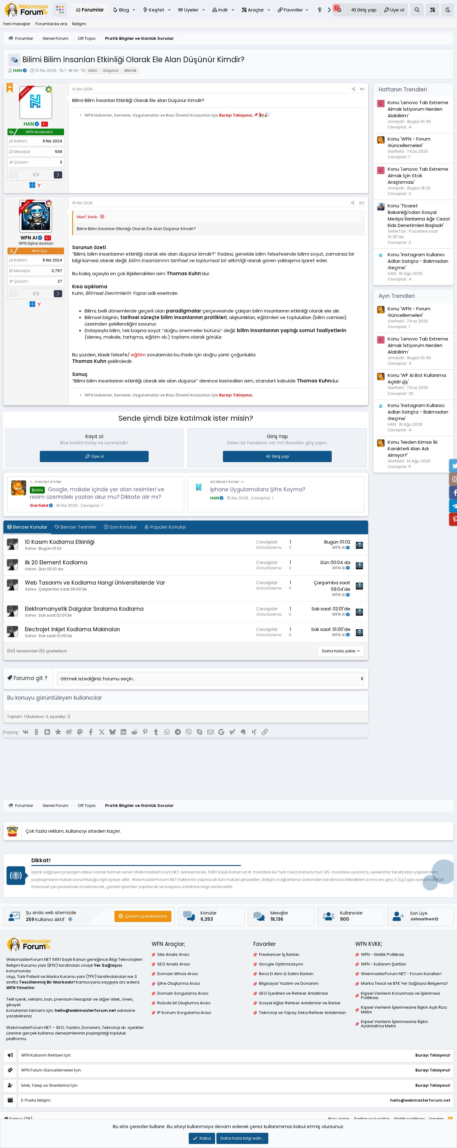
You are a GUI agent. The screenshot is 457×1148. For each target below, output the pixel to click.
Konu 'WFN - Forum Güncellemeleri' (409, 142)
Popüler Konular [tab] (167, 527)
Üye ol (97, 456)
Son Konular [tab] (122, 527)
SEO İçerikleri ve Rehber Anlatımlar (293, 993)
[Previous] (13, 174)
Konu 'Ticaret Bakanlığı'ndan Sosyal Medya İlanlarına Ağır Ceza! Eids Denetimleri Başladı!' (419, 215)
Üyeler (191, 10)
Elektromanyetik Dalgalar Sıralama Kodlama (84, 609)
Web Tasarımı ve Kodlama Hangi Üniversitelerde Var (95, 582)
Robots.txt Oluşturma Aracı (183, 1003)
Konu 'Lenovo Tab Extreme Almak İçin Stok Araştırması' (418, 175)
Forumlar (93, 10)
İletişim (79, 24)
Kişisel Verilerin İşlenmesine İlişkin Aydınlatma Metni (394, 1024)
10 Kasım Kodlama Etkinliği (60, 542)
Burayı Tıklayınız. (236, 115)
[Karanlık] (447, 9)
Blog (124, 10)
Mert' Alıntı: (87, 217)
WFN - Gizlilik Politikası (382, 954)
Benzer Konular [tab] (29, 527)
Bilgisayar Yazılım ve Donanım (289, 983)
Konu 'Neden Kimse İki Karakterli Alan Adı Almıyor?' (412, 448)
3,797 (57, 270)
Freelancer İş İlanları (279, 954)
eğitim (138, 354)
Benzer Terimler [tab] (77, 527)
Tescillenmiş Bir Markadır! (47, 982)
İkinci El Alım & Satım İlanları (286, 974)
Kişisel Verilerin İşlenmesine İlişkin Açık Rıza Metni (404, 1010)
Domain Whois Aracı (177, 974)
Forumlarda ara (51, 24)
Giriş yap (280, 456)
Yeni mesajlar (16, 24)
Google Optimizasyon (281, 964)
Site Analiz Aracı (173, 954)
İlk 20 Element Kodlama (56, 562)
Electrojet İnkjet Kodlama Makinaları (72, 629)
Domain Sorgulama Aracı (182, 993)
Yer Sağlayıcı (108, 965)
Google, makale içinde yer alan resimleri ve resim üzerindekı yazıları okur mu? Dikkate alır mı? (97, 493)
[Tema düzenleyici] (432, 9)
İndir (223, 10)
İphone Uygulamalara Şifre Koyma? (257, 489)
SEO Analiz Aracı (173, 964)
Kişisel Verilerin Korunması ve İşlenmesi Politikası (400, 996)
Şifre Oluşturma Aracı (178, 983)
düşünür (111, 70)
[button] (134, 9)
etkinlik (130, 70)
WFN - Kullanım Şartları (383, 964)
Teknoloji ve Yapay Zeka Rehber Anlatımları (302, 1013)
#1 (362, 89)
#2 (361, 203)
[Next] (58, 174)
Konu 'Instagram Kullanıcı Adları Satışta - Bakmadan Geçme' (418, 261)
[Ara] (417, 9)
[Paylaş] (353, 89)
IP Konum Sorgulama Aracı (184, 1013)
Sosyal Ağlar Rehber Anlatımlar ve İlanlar (300, 1003)
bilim (93, 70)
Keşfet (156, 10)
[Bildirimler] (340, 9)
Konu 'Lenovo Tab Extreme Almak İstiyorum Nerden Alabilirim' (418, 108)
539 (58, 151)
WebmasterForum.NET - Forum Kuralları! (401, 974)
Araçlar (256, 10)
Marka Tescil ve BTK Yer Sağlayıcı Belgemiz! (404, 983)
